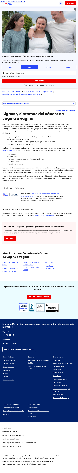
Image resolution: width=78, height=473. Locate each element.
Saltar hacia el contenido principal (12, 1)
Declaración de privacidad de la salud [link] (13, 435)
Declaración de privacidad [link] (10, 432)
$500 (68, 67)
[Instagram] (7, 335)
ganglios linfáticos (9, 150)
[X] (3, 335)
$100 (29, 67)
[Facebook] (10, 335)
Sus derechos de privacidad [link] (11, 439)
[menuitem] (73, 103)
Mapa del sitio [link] (6, 428)
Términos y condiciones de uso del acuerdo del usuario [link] (19, 443)
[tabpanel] (39, 198)
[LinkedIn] (13, 335)
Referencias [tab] (19, 188)
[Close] (75, 9)
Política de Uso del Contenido (45, 215)
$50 (10, 67)
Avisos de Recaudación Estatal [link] (11, 446)
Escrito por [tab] (8, 188)
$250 (48, 67)
